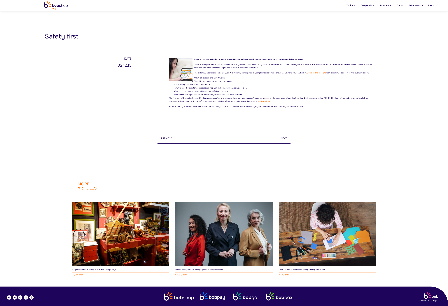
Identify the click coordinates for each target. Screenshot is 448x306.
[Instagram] (20, 297)
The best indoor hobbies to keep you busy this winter (302, 269)
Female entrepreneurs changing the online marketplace (199, 269)
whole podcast (264, 101)
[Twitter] (15, 297)
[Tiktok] (31, 297)
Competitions (367, 5)
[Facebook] (9, 297)
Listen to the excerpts (316, 73)
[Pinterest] (26, 297)
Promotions (385, 5)
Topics (349, 5)
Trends (400, 5)
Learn (431, 5)
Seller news (414, 5)
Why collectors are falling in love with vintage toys (94, 269)
